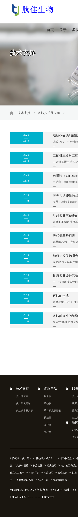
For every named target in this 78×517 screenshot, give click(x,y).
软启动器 (37, 465)
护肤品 (47, 417)
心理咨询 (62, 472)
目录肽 (47, 396)
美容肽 (47, 432)
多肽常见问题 (23, 403)
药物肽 (47, 403)
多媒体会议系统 (24, 479)
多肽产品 (50, 388)
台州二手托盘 (64, 458)
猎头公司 (51, 465)
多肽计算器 (22, 396)
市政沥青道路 (60, 479)
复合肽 (47, 424)
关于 (63, 30)
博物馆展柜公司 (44, 458)
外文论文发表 (17, 472)
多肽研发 (27, 458)
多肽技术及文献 (49, 113)
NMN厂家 (34, 472)
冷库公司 (48, 472)
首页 (50, 30)
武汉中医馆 (22, 465)
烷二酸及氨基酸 (52, 410)
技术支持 (24, 113)
